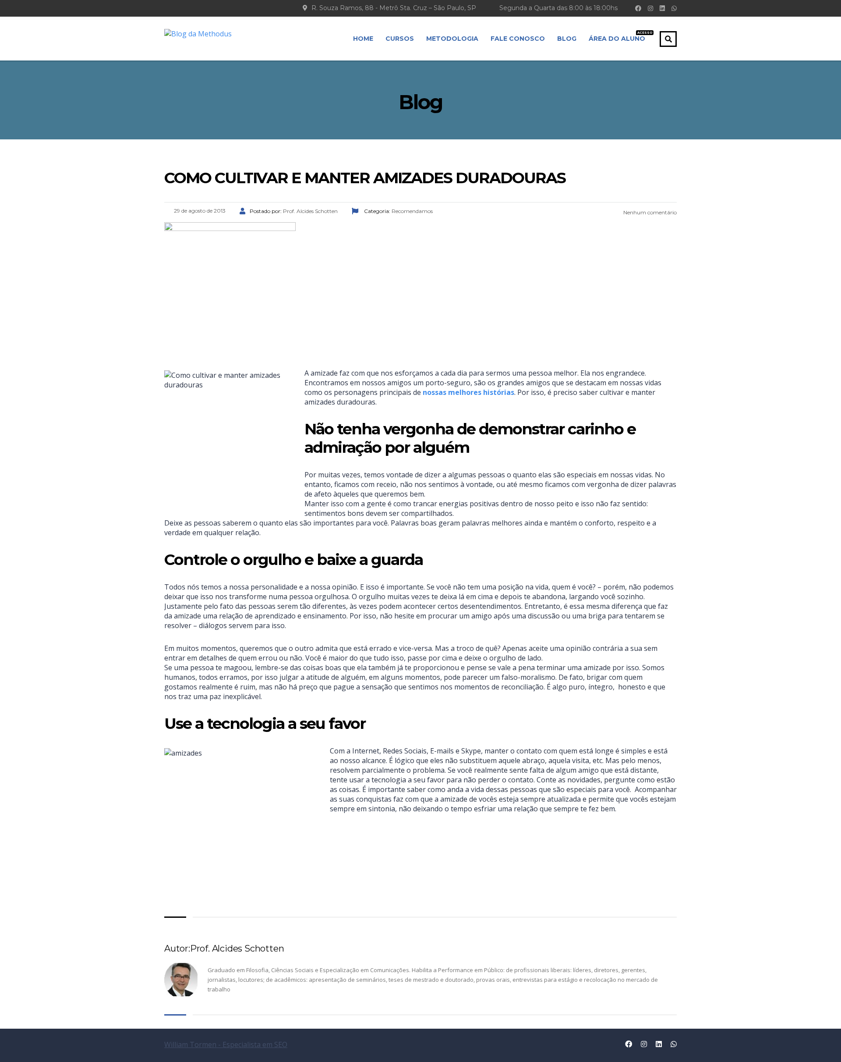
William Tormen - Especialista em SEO (225, 1044)
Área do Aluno (617, 37)
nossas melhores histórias (468, 392)
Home (363, 39)
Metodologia (452, 39)
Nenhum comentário (649, 212)
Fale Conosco (518, 39)
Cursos (399, 39)
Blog (566, 39)
